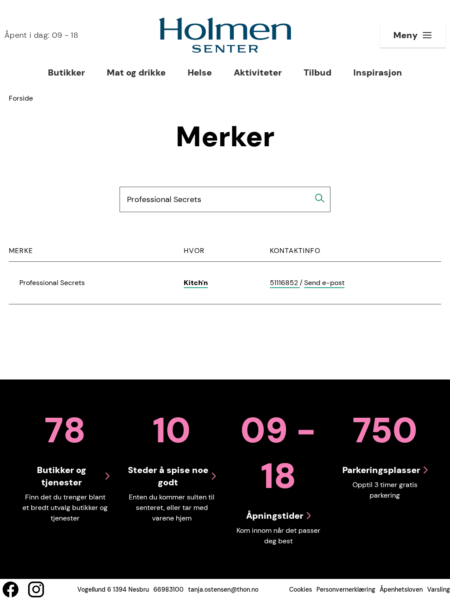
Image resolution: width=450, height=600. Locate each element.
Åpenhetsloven (401, 589)
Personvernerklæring (345, 589)
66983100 (168, 589)
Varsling (438, 589)
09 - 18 (41, 35)
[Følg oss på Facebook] (10, 589)
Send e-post (324, 283)
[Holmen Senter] (225, 35)
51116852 (285, 283)
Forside (21, 98)
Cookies (300, 589)
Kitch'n (196, 282)
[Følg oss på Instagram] (36, 589)
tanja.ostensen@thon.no (223, 589)
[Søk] (320, 198)
